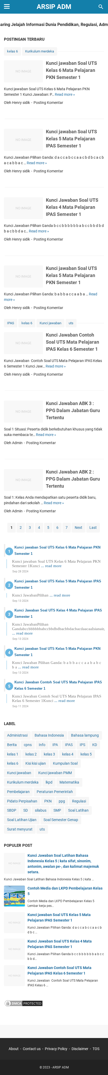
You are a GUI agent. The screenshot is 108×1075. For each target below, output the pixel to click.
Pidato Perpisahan (22, 801)
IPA (55, 745)
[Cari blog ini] (101, 7)
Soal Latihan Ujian (21, 820)
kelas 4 (67, 754)
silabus (40, 810)
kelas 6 (12, 51)
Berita (12, 745)
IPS (82, 745)
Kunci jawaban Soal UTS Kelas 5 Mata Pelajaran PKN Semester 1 (71, 275)
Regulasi (79, 801)
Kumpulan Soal (65, 763)
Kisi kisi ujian (35, 763)
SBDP (11, 810)
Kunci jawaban (50, 323)
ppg (62, 801)
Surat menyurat (20, 829)
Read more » (65, 94)
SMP (57, 810)
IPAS (10, 323)
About (14, 1049)
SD (25, 810)
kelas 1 (12, 754)
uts (71, 323)
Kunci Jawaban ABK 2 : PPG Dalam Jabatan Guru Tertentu (73, 479)
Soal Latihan (78, 810)
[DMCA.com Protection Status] (23, 1005)
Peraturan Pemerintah (55, 792)
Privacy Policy (56, 1049)
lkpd (49, 782)
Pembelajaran (18, 792)
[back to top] (97, 1063)
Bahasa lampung (85, 735)
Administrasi (17, 735)
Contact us (32, 1049)
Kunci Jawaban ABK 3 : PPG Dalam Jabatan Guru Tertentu (73, 410)
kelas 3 (49, 754)
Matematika (69, 782)
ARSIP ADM (54, 6)
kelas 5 (86, 754)
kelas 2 (31, 754)
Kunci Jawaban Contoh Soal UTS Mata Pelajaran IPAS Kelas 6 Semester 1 (72, 342)
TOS (96, 1049)
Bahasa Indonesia (49, 735)
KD (94, 745)
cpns (28, 745)
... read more (51, 566)
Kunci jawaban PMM (55, 773)
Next (78, 527)
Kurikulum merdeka (39, 51)
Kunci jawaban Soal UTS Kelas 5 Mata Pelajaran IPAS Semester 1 (71, 138)
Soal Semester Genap (61, 820)
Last (93, 527)
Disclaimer (80, 1049)
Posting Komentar (48, 102)
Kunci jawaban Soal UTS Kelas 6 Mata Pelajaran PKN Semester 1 (71, 70)
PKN (48, 801)
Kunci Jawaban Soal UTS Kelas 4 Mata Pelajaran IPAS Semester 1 (72, 207)
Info (42, 745)
